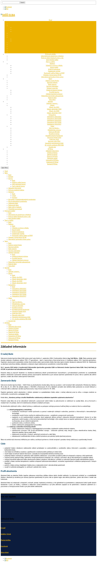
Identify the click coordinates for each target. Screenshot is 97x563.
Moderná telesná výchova (54, 90)
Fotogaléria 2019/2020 (54, 119)
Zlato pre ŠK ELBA (54, 132)
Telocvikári (52, 100)
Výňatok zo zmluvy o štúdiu (54, 65)
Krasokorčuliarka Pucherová (54, 136)
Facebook (4, 546)
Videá (52, 126)
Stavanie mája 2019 (54, 141)
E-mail (3, 528)
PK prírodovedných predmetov (52, 45)
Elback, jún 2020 (54, 111)
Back (9, 175)
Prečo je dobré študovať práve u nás (52, 58)
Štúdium (52, 63)
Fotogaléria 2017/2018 (54, 122)
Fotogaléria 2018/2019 (54, 120)
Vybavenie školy (52, 46)
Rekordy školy (52, 98)
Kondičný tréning (54, 134)
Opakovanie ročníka (54, 71)
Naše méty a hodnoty (52, 50)
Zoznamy (52, 37)
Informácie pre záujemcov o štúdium (52, 56)
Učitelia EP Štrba (52, 153)
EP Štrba (50, 149)
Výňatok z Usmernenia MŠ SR (52, 75)
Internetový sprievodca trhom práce (52, 77)
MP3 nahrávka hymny (54, 29)
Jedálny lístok (6, 534)
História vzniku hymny (54, 27)
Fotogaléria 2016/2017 (54, 124)
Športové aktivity (52, 82)
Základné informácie (52, 33)
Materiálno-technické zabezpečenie (52, 96)
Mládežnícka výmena (54, 130)
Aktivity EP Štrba (52, 155)
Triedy (54, 39)
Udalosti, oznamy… (52, 103)
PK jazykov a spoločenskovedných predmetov (52, 43)
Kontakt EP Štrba (52, 164)
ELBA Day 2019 (54, 139)
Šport (50, 79)
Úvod (50, 20)
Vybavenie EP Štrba (52, 162)
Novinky (50, 101)
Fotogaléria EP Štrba (52, 160)
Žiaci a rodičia (50, 62)
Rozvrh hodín (54, 67)
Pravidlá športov (54, 92)
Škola (50, 22)
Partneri (54, 41)
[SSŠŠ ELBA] (8, 15)
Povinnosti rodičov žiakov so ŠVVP (54, 73)
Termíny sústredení (52, 86)
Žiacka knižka (6, 540)
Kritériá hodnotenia (54, 69)
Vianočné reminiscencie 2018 (54, 143)
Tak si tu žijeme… (54, 128)
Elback (52, 105)
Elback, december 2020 (54, 109)
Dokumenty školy (52, 48)
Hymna (52, 26)
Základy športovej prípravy (54, 94)
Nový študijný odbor (52, 60)
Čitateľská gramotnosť (52, 52)
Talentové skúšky (52, 158)
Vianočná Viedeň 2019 (54, 137)
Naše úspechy (52, 84)
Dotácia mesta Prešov (52, 81)
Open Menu (5, 167)
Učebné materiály (52, 88)
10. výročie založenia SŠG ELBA (54, 145)
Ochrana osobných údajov (52, 35)
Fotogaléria (52, 115)
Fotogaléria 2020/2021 (54, 117)
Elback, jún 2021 (54, 107)
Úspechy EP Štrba (52, 156)
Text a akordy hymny (54, 31)
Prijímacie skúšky (50, 54)
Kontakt (52, 24)
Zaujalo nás (52, 147)
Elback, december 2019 (54, 113)
